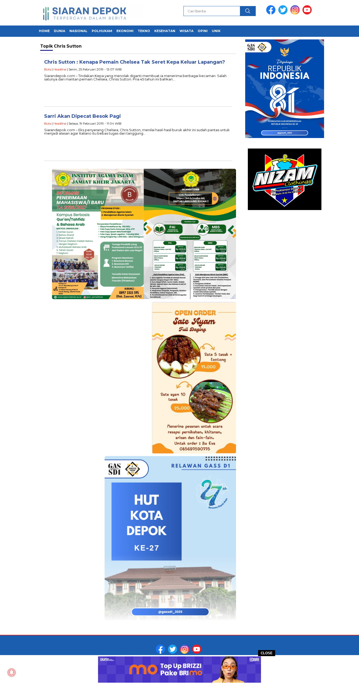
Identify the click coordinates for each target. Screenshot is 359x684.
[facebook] (271, 13)
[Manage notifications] (11, 672)
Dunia (59, 31)
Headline (59, 69)
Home (44, 31)
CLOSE (267, 653)
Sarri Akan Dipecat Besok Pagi (82, 116)
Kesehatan (164, 31)
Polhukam (102, 31)
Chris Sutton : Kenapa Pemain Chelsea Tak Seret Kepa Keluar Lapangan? (134, 62)
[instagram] (295, 13)
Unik (216, 31)
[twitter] (283, 13)
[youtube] (308, 13)
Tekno (144, 31)
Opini (203, 31)
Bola (47, 69)
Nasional (78, 31)
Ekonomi (125, 31)
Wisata (186, 31)
